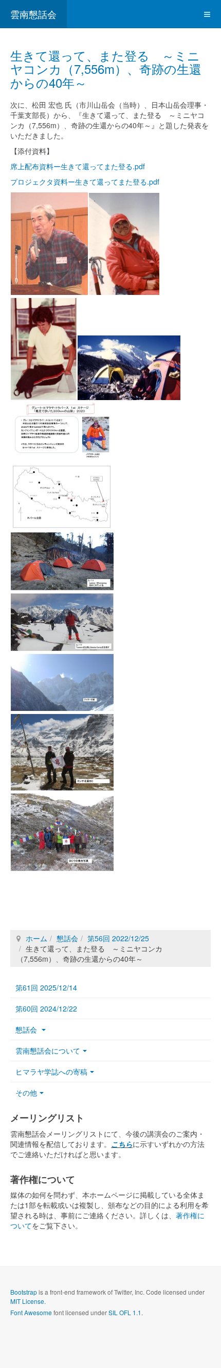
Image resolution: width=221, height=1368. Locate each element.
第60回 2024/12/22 (46, 1008)
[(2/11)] (124, 244)
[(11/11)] (62, 832)
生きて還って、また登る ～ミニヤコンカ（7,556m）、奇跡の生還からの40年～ (105, 68)
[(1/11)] (49, 243)
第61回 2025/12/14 (46, 987)
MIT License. (28, 1301)
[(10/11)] (62, 752)
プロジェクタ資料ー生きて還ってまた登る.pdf (84, 181)
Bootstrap (23, 1291)
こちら (122, 1144)
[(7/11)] (62, 561)
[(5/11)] (62, 432)
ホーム (36, 938)
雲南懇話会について (47, 1050)
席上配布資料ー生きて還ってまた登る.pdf (77, 166)
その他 (26, 1092)
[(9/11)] (62, 682)
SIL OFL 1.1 (124, 1312)
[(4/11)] (129, 368)
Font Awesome (31, 1312)
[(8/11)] (62, 622)
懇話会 (67, 938)
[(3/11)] (44, 349)
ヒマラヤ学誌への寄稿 (51, 1071)
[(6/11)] (62, 497)
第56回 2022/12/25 (118, 938)
